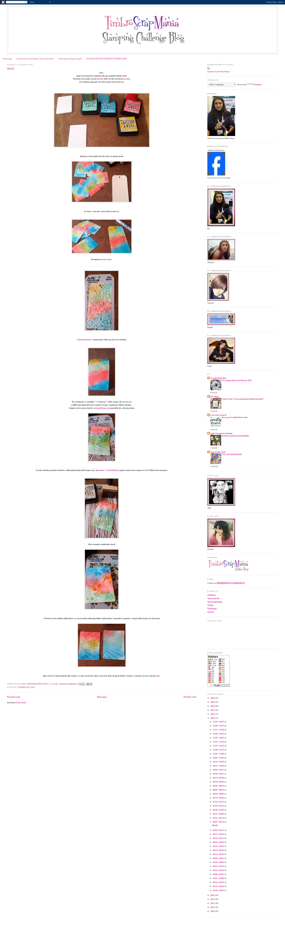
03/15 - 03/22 (218, 870)
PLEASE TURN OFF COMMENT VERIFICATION (107, 58)
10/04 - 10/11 (218, 769)
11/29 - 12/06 (218, 737)
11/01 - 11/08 (218, 753)
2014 (212, 895)
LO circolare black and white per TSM (236, 380)
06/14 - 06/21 (218, 817)
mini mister (86, 339)
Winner (210, 605)
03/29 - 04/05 (218, 862)
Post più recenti (13, 696)
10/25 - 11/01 (218, 757)
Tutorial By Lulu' (26, 687)
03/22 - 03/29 (218, 866)
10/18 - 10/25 (218, 761)
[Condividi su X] (85, 684)
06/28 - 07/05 (218, 809)
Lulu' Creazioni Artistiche (221, 433)
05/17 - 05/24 (218, 834)
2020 (212, 698)
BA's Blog (214, 396)
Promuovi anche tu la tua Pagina (219, 178)
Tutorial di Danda (214, 601)
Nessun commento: (69, 684)
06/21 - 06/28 (218, 813)
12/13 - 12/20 (218, 729)
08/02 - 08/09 (218, 793)
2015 (212, 718)
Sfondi (10, 68)
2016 (212, 714)
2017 (212, 710)
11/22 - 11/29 (218, 741)
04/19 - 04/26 (218, 850)
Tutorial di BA (213, 598)
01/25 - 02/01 (218, 890)
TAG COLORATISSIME (232, 454)
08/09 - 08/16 (218, 789)
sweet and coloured (218, 414)
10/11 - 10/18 (218, 765)
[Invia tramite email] (79, 684)
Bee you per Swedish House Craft (234, 417)
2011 (212, 907)
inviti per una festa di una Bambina (235, 435)
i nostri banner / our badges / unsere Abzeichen (35, 58)
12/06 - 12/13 (218, 733)
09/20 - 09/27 (218, 773)
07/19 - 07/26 (218, 797)
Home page (7, 58)
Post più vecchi (190, 696)
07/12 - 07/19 (218, 801)
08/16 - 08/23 (218, 785)
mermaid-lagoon (101, 407)
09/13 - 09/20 (218, 777)
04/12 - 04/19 (218, 854)
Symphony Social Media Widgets (218, 71)
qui (123, 81)
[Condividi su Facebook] (88, 684)
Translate (257, 84)
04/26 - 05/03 (218, 846)
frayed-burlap (113, 470)
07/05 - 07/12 (218, 805)
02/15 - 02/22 (218, 886)
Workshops (212, 608)
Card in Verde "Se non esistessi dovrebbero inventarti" (243, 399)
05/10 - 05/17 (218, 838)
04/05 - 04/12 (218, 858)
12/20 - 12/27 (218, 725)
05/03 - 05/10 (218, 842)
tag (118, 211)
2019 (212, 702)
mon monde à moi (217, 451)
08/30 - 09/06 (218, 781)
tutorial (210, 611)
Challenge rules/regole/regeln (70, 58)
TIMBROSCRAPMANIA (215, 150)
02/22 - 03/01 (218, 882)
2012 (212, 903)
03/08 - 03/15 (218, 874)
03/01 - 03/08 (218, 878)
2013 (212, 899)
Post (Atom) (21, 702)
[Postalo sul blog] (82, 684)
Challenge (211, 594)
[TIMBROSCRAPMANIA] (216, 174)
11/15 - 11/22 (218, 745)
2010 (212, 911)
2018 (212, 706)
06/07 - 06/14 (218, 821)
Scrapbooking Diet (218, 377)
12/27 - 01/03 (218, 721)
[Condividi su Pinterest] (91, 684)
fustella (100, 78)
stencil (109, 259)
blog (158, 675)
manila (127, 78)
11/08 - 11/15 (218, 749)
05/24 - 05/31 (218, 830)
